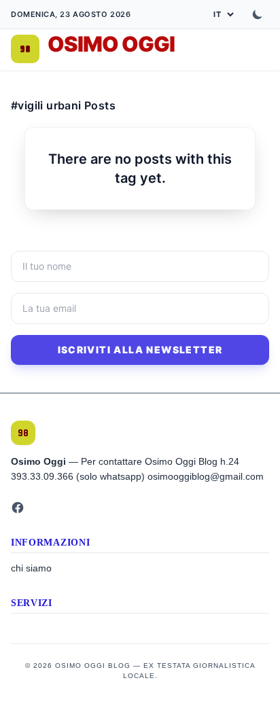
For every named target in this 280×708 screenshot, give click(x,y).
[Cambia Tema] (257, 14)
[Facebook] (17, 507)
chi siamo (31, 568)
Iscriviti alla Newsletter (140, 349)
